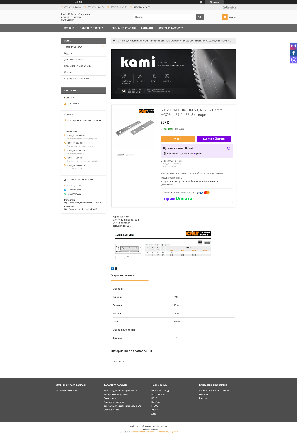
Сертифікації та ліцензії (76, 78)
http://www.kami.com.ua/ (67, 390)
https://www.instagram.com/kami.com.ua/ (82, 202)
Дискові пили (110, 398)
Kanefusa (155, 402)
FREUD (154, 406)
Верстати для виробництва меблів (120, 390)
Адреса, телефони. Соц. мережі (214, 390)
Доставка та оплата (170, 28)
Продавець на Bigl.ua (148, 429)
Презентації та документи (77, 66)
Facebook (204, 398)
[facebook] (112, 269)
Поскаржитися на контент (142, 432)
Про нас (68, 72)
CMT (153, 413)
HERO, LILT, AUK (159, 394)
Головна (69, 28)
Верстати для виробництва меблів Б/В (122, 406)
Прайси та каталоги (124, 28)
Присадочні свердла (114, 402)
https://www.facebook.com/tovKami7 (80, 209)
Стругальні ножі (111, 410)
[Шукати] (200, 17)
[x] (116, 269)
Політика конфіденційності (167, 432)
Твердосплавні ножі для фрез (165, 40)
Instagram (203, 394)
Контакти (147, 28)
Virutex (154, 410)
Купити (178, 138)
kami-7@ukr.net (74, 185)
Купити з (208, 138)
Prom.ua (163, 426)
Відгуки (68, 53)
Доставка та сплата (74, 59)
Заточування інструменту (116, 394)
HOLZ (154, 398)
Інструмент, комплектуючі (135, 40)
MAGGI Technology (160, 390)
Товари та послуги (91, 28)
